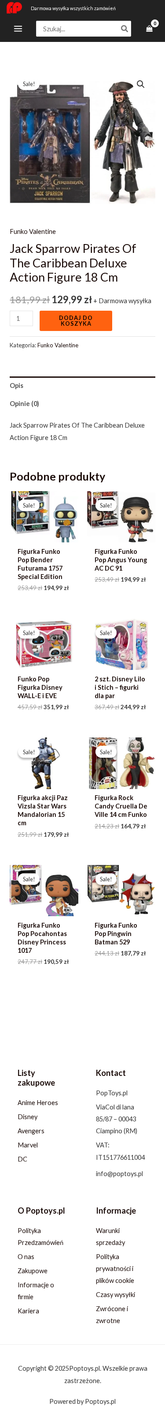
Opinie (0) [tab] (24, 403)
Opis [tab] (16, 385)
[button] (141, 84)
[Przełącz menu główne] (18, 28)
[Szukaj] (125, 29)
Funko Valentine (33, 231)
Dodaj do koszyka (76, 320)
